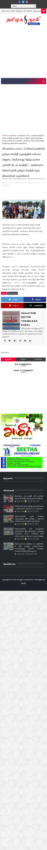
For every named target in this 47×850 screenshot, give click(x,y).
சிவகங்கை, (6, 185)
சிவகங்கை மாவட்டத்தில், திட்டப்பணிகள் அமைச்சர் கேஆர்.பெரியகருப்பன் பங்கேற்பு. (29, 497)
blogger (8, 359)
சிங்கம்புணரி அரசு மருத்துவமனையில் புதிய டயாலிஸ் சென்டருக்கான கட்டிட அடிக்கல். (29, 507)
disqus (23, 359)
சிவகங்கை (12, 135)
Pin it (15, 306)
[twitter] (23, 2)
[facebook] (19, 2)
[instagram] (27, 2)
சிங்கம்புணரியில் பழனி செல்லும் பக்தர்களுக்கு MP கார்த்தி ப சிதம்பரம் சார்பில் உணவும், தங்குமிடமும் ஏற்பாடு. (29, 518)
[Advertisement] (23, 53)
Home (4, 135)
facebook (38, 359)
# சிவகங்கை (12, 293)
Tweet (16, 300)
